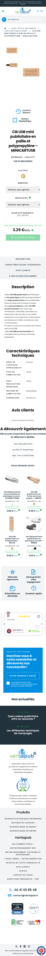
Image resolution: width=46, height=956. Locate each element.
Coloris (23, 170)
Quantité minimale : (23, 213)
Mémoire (23, 183)
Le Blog (23, 871)
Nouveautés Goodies (23, 823)
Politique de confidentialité (23, 953)
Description (23, 259)
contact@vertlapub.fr (25, 895)
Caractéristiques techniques (23, 264)
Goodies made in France (23, 827)
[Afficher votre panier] (42, 11)
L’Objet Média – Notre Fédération (23, 859)
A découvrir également (23, 276)
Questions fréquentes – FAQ (23, 879)
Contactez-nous (23, 875)
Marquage (22, 198)
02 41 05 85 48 (25, 890)
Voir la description (23, 161)
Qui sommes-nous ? (23, 844)
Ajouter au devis (25, 237)
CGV (31, 951)
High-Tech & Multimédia (24, 28)
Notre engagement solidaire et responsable (23, 853)
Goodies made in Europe (23, 831)
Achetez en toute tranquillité (23, 863)
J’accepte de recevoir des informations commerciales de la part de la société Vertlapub (24, 684)
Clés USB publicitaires (15, 31)
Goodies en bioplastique (23, 449)
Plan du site (9, 951)
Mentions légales (21, 951)
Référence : (17, 157)
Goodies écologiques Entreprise (23, 819)
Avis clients (23, 270)
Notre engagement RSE (23, 848)
